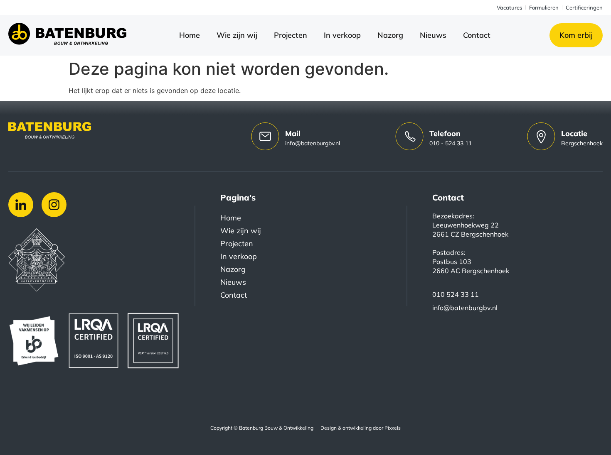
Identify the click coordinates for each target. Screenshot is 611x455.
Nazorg (390, 35)
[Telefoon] (409, 136)
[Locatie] (541, 136)
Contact (476, 35)
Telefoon (445, 133)
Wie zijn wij (237, 35)
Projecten (290, 35)
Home (189, 35)
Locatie (574, 133)
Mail (293, 133)
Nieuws (433, 35)
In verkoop (342, 35)
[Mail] (265, 136)
